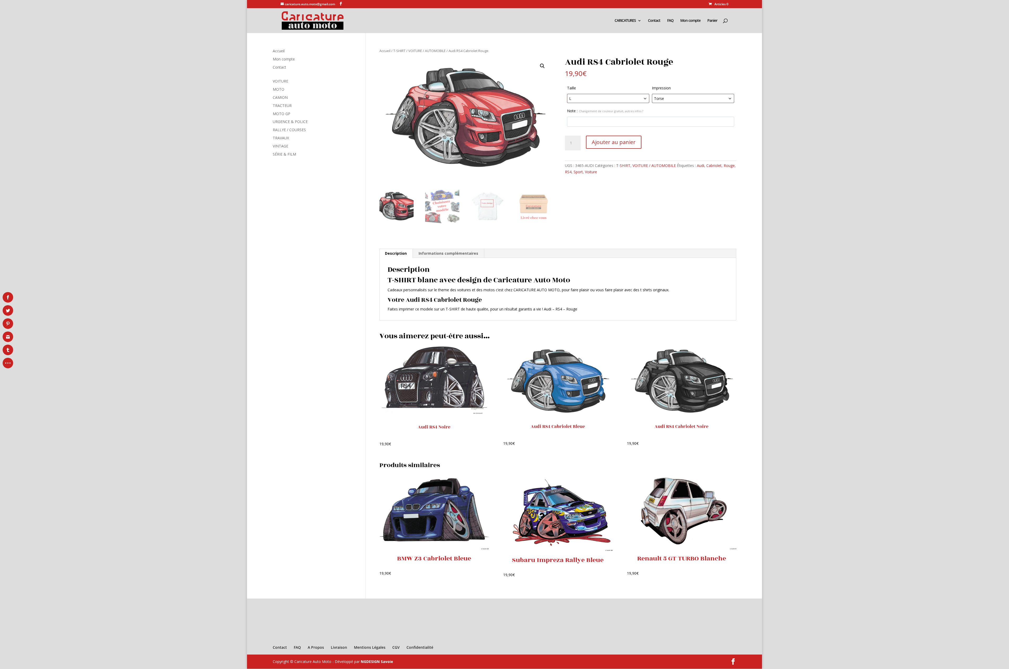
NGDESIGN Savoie (377, 661)
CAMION (280, 97)
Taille (571, 87)
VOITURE (280, 81)
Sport (578, 171)
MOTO (278, 89)
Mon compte (690, 21)
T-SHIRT (399, 50)
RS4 (568, 171)
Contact (654, 21)
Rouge (729, 165)
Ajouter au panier (614, 142)
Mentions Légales (369, 647)
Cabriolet (714, 165)
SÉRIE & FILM (284, 154)
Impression (661, 87)
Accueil (384, 50)
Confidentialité (419, 647)
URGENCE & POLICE (290, 121)
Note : (605, 110)
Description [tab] (396, 253)
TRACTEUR (282, 105)
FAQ (670, 21)
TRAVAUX (281, 137)
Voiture (591, 171)
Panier (712, 21)
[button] (542, 66)
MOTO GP (281, 113)
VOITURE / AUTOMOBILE (427, 50)
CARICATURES (625, 21)
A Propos (316, 647)
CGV (396, 647)
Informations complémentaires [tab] (448, 253)
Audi (700, 165)
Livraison (339, 647)
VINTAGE (280, 146)
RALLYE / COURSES (289, 129)
